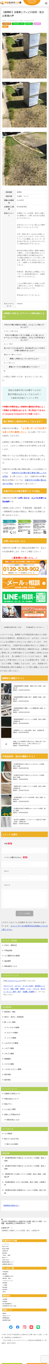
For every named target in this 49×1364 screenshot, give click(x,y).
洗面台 (22, 989)
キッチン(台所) (28, 986)
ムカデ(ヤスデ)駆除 (11, 1043)
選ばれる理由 (5, 1248)
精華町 (5, 26)
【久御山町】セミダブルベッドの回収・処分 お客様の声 (37, 627)
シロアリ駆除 (9, 1048)
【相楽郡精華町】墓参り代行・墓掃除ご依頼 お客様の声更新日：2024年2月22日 (29, 699)
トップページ (5, 1244)
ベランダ (36, 989)
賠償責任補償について (8, 1262)
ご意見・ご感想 (6, 1255)
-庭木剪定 (4, 1289)
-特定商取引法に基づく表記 (9, 1305)
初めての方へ (5, 1246)
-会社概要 (4, 1299)
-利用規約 (4, 1301)
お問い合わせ (5, 1259)
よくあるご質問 (9, 1109)
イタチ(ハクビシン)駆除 (12, 1069)
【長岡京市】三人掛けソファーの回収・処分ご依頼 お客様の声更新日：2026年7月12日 (30, 788)
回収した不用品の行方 (12, 1114)
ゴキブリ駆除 (9, 1053)
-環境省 (4, 1313)
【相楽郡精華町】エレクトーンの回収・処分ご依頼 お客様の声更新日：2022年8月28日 (30, 721)
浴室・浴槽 (14, 989)
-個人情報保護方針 (7, 1303)
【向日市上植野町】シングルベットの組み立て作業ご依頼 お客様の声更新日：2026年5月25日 (29, 821)
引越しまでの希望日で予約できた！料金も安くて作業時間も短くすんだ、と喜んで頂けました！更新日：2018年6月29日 (29, 743)
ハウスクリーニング (14, 981)
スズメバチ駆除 (12, 1033)
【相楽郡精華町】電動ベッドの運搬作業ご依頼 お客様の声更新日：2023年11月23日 (29, 710)
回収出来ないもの (13, 1120)
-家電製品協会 (5, 1317)
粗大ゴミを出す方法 (11, 1139)
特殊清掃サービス (10, 966)
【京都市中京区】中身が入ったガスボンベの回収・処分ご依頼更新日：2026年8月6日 (29, 777)
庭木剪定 (7, 1080)
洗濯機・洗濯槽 (28, 992)
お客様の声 (6, 23)
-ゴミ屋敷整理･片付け (7, 1276)
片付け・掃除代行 (10, 945)
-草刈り (4, 1291)
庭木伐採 (7, 1074)
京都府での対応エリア (12, 1093)
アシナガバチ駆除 (13, 1027)
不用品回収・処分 (18, 23)
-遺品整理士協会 (6, 1320)
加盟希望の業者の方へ (11, 1205)
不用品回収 (8, 950)
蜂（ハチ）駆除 (9, 1022)
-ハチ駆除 (4, 1285)
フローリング (8, 986)
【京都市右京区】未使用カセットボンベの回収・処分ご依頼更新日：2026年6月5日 (29, 810)
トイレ (28, 989)
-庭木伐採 (4, 1287)
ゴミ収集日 (8, 1133)
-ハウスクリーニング (7, 1280)
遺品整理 (7, 961)
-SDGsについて (6, 1315)
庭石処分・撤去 (9, 1012)
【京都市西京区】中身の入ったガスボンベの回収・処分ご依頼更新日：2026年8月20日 (29, 766)
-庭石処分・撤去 (6, 1278)
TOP (24, 1222)
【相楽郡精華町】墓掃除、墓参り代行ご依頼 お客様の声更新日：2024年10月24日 (29, 688)
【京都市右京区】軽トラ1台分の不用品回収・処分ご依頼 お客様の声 (13, 627)
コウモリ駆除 (9, 1064)
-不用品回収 (5, 1271)
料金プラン (8, 1104)
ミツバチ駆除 (11, 1038)
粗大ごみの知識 (12, 1144)
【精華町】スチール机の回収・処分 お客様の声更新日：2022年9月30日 (28, 731)
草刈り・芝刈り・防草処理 (13, 1017)
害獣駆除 (7, 1059)
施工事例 (37, 23)
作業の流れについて (11, 1099)
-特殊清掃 (4, 1282)
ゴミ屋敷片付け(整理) (12, 956)
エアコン (18, 986)
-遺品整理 (4, 1274)
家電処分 (29, 23)
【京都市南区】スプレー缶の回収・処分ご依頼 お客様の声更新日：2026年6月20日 (29, 799)
